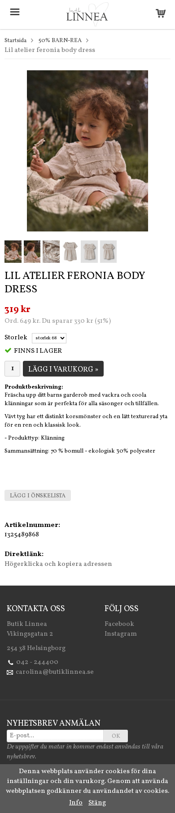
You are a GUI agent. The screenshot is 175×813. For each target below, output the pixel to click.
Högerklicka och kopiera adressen (58, 564)
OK (116, 736)
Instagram (121, 634)
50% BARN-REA (60, 41)
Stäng (97, 803)
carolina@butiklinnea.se (55, 672)
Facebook (119, 624)
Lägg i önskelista (38, 496)
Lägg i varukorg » (63, 370)
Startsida (15, 41)
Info (76, 803)
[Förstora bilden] (87, 150)
